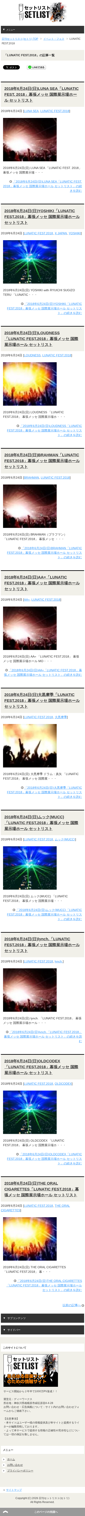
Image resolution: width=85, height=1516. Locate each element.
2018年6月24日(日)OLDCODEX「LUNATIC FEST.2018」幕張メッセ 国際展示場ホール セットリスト (41, 1067)
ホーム (11, 1459)
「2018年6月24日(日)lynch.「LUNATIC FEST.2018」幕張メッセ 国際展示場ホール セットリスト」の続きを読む (43, 1036)
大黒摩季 (61, 717)
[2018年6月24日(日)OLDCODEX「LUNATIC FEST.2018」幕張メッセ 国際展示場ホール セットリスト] (30, 1131)
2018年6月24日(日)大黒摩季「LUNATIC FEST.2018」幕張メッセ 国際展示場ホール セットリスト (42, 701)
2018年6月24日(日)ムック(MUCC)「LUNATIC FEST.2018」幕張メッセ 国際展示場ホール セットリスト (41, 823)
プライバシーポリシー (20, 1470)
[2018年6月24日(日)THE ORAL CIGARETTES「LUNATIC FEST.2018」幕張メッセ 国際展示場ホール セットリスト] (30, 1258)
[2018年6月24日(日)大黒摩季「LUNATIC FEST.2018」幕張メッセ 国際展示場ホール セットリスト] (30, 765)
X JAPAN (61, 233)
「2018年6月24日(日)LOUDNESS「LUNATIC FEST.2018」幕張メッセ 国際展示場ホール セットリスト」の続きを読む (44, 430)
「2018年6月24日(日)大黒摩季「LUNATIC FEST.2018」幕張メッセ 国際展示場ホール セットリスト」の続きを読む (44, 792)
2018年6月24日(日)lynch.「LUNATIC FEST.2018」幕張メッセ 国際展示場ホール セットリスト (42, 945)
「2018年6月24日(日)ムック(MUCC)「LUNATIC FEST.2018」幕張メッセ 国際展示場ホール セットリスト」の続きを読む (44, 914)
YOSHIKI (75, 233)
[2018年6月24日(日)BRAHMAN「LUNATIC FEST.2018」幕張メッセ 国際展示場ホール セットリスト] (30, 525)
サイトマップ (14, 1489)
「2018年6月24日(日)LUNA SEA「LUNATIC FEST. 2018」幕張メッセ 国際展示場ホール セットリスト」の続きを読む (42, 186)
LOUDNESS (32, 355)
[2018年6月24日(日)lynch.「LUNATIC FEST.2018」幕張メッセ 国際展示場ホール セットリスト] (30, 1009)
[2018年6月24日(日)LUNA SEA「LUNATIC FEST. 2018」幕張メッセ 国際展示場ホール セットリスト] (30, 159)
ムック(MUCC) (65, 839)
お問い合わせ (15, 1464)
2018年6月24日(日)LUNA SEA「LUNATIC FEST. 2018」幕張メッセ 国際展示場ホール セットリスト (41, 94)
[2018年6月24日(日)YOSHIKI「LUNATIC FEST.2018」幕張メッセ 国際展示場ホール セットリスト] (30, 281)
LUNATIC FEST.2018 (54, 111)
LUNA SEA (31, 111)
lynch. (59, 961)
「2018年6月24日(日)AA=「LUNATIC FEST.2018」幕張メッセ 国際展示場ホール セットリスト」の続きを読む (43, 672)
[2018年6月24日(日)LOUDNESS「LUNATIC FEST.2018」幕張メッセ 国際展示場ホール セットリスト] (30, 403)
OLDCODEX (63, 1083)
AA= (27, 599)
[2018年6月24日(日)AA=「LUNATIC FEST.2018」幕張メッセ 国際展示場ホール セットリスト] (30, 647)
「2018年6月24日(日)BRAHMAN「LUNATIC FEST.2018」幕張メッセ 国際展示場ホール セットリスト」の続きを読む (44, 552)
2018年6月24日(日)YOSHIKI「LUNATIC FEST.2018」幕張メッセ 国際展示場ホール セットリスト (42, 217)
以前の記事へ (72, 1305)
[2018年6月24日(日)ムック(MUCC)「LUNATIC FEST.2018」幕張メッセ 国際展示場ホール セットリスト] (30, 887)
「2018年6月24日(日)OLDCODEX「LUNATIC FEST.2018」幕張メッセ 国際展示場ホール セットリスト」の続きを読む (44, 1158)
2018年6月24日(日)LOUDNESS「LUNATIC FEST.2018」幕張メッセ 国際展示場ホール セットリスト (41, 339)
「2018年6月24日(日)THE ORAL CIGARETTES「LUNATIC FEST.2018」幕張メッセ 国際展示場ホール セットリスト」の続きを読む (44, 1285)
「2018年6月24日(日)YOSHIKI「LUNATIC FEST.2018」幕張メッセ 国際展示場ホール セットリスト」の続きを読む (44, 308)
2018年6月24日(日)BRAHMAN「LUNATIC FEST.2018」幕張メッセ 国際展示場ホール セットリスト (42, 461)
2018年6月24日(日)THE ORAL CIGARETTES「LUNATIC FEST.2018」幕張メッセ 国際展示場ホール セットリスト (41, 1189)
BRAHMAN (31, 477)
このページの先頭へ (46, 1511)
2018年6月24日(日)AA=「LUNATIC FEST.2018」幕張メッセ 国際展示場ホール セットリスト (42, 583)
